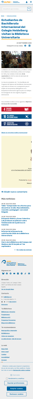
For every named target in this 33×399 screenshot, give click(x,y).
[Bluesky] (3, 274)
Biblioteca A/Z (5, 317)
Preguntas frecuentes (8, 320)
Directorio (4, 304)
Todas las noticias (11, 15)
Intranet (4, 360)
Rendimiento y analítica (16, 378)
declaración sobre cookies (21, 370)
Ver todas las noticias (24, 250)
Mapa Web (4, 349)
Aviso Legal (5, 351)
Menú (31, 2)
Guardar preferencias (15, 383)
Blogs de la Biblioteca (8, 323)
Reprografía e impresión (9, 330)
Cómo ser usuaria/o (7, 336)
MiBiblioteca (27, 2)
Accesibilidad (5, 357)
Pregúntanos (5, 314)
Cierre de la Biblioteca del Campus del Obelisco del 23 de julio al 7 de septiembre (16, 244)
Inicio (2, 15)
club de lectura (16, 339)
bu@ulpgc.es (8, 297)
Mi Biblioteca (5, 333)
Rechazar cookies (16, 394)
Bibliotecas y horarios (8, 312)
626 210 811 (12, 302)
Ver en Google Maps (7, 289)
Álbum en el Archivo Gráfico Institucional (14, 132)
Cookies (3, 354)
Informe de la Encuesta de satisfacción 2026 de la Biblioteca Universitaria (15, 233)
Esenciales (16, 375)
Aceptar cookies (16, 389)
